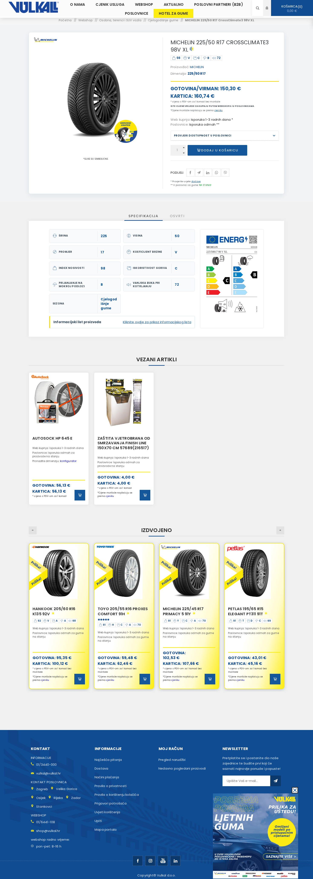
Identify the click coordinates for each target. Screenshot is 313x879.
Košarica (291, 8)
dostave (196, 181)
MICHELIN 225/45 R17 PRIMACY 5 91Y (118, 611)
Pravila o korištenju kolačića (117, 794)
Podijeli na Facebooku (190, 172)
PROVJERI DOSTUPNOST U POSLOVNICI (202, 135)
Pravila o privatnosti (110, 786)
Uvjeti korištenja (107, 812)
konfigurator (68, 461)
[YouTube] (163, 861)
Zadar (76, 798)
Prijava (270, 4)
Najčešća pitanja (108, 759)
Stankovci (44, 806)
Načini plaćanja (107, 777)
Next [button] (280, 530)
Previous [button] (33, 530)
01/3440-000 (46, 764)
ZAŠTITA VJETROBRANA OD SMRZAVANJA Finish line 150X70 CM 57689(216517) (124, 443)
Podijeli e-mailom (199, 172)
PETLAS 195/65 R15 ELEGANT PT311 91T (180, 611)
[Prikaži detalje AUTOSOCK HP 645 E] (59, 402)
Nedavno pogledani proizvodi (182, 768)
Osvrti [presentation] (177, 216)
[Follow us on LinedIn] (175, 861)
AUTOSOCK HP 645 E (52, 438)
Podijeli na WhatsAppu (217, 172)
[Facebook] (138, 861)
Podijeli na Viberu (225, 172)
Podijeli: (177, 172)
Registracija (270, 12)
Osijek (41, 798)
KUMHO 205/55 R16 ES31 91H (251, 611)
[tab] (143, 216)
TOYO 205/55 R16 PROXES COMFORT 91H (58, 611)
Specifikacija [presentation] (143, 216)
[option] (58, 439)
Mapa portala (105, 829)
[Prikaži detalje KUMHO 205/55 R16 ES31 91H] (254, 573)
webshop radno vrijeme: (50, 839)
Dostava (101, 768)
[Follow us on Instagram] (150, 861)
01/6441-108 (45, 822)
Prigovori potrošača (110, 803)
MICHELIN (197, 67)
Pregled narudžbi (171, 759)
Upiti (98, 821)
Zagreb (42, 789)
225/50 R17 (197, 73)
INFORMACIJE (41, 758)
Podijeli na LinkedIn (208, 172)
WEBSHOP (38, 815)
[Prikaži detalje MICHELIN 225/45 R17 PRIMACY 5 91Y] (124, 573)
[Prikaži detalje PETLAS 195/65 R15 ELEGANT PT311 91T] (189, 573)
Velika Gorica (66, 789)
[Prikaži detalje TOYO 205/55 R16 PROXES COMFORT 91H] (58, 573)
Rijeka (58, 798)
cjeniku (218, 110)
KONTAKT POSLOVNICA (49, 782)
